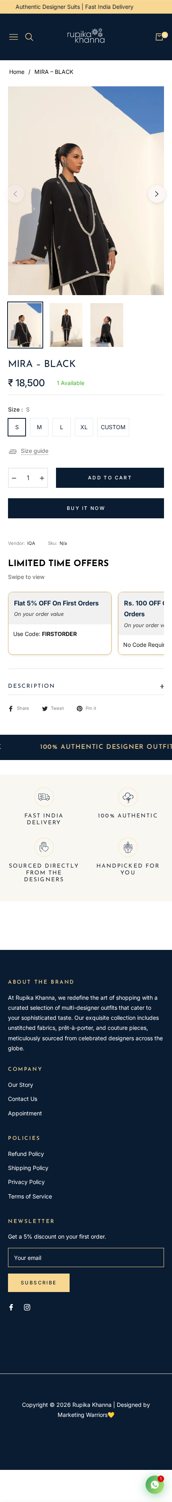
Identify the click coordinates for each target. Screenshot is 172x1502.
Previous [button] (15, 194)
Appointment (25, 1113)
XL (84, 427)
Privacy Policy (26, 1181)
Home (16, 71)
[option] (86, 190)
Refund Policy (26, 1153)
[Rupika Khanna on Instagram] (27, 1307)
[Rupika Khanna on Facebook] (11, 1307)
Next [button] (157, 194)
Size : (19, 409)
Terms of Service (30, 1196)
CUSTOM (113, 427)
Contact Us (22, 1098)
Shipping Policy (28, 1167)
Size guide (34, 450)
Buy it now (86, 508)
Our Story (20, 1084)
